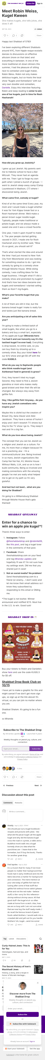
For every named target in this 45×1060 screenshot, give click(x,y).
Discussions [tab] (21, 939)
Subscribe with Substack (24, 1024)
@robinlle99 (36, 541)
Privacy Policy (31, 1034)
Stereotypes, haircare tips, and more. (15, 953)
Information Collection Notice (27, 757)
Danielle (6, 87)
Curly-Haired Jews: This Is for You (16, 947)
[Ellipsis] (42, 825)
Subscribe (30, 3)
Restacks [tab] (18, 803)
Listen (39, 29)
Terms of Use (34, 754)
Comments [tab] (8, 803)
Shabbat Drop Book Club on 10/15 (21, 683)
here (35, 352)
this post (14, 544)
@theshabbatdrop (15, 541)
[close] (38, 983)
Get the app (35, 1048)
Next (37, 785)
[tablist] (13, 802)
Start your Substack (15, 1048)
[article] (22, 953)
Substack (10, 1055)
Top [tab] (5, 939)
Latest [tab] (11, 939)
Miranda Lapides (23, 559)
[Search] (40, 938)
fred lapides (13, 864)
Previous (9, 785)
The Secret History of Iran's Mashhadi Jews (16, 968)
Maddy (11, 825)
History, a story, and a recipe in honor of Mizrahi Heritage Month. (15, 973)
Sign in (39, 3)
